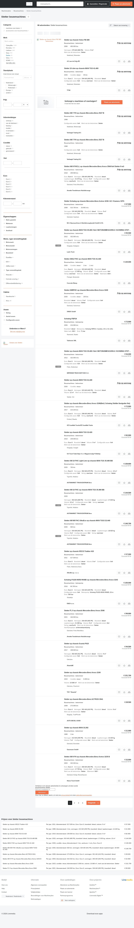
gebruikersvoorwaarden (84, 795)
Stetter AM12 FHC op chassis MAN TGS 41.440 (82, 259)
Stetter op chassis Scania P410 (76, 643)
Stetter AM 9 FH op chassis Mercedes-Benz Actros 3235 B (87, 757)
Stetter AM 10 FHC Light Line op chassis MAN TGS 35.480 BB (88, 461)
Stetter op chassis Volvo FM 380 (77, 40)
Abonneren (42, 792)
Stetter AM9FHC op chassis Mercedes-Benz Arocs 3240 (86, 290)
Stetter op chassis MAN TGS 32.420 (78, 432)
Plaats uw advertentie (112, 102)
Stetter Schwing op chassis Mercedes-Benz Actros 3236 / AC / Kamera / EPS (94, 201)
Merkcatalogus (36, 899)
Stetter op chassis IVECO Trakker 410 (79, 551)
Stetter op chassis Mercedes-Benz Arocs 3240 (82, 672)
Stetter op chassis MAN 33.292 (76, 728)
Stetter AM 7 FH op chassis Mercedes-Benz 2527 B (84, 113)
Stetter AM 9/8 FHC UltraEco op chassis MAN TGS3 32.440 (87, 520)
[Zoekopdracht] (38, 4)
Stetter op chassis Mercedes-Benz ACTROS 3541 (83, 699)
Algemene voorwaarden (39, 885)
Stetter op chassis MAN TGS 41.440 (78, 380)
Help (3, 888)
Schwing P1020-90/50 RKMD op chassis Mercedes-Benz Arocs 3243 (91, 580)
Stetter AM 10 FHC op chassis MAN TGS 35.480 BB (84, 490)
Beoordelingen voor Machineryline (42, 895)
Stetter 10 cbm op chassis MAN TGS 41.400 (81, 68)
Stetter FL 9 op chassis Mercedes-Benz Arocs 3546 (84, 610)
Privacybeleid (35, 888)
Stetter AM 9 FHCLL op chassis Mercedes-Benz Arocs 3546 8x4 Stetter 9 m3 (94, 166)
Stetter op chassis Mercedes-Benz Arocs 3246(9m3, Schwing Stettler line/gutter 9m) (97, 403)
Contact (4, 892)
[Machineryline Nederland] (13, 4)
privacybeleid (65, 795)
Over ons (5, 885)
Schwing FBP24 (70, 319)
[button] (124, 61)
